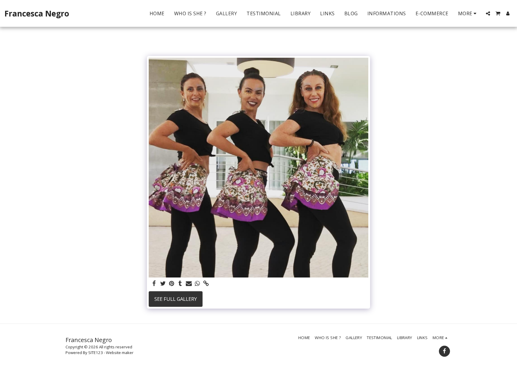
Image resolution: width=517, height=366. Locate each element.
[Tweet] (163, 283)
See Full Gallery (175, 298)
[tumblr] (180, 283)
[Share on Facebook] (154, 283)
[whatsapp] (197, 283)
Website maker (119, 352)
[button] (487, 13)
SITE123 (95, 352)
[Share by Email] (189, 283)
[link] (206, 283)
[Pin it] (171, 283)
